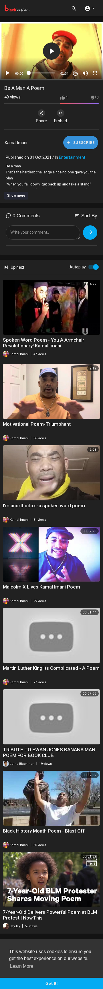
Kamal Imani (16, 142)
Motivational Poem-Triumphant (37, 424)
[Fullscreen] (95, 73)
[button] (89, 8)
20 (75, 73)
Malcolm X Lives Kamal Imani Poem (41, 587)
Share (41, 121)
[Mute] (85, 73)
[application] (51, 51)
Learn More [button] (21, 966)
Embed (60, 121)
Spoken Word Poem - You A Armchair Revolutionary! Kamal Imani (43, 343)
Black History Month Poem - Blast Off (44, 831)
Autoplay (78, 267)
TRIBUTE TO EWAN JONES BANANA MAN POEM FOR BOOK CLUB (49, 752)
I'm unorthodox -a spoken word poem (44, 505)
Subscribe (83, 142)
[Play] (7, 73)
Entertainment (72, 157)
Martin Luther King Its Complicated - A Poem (51, 668)
